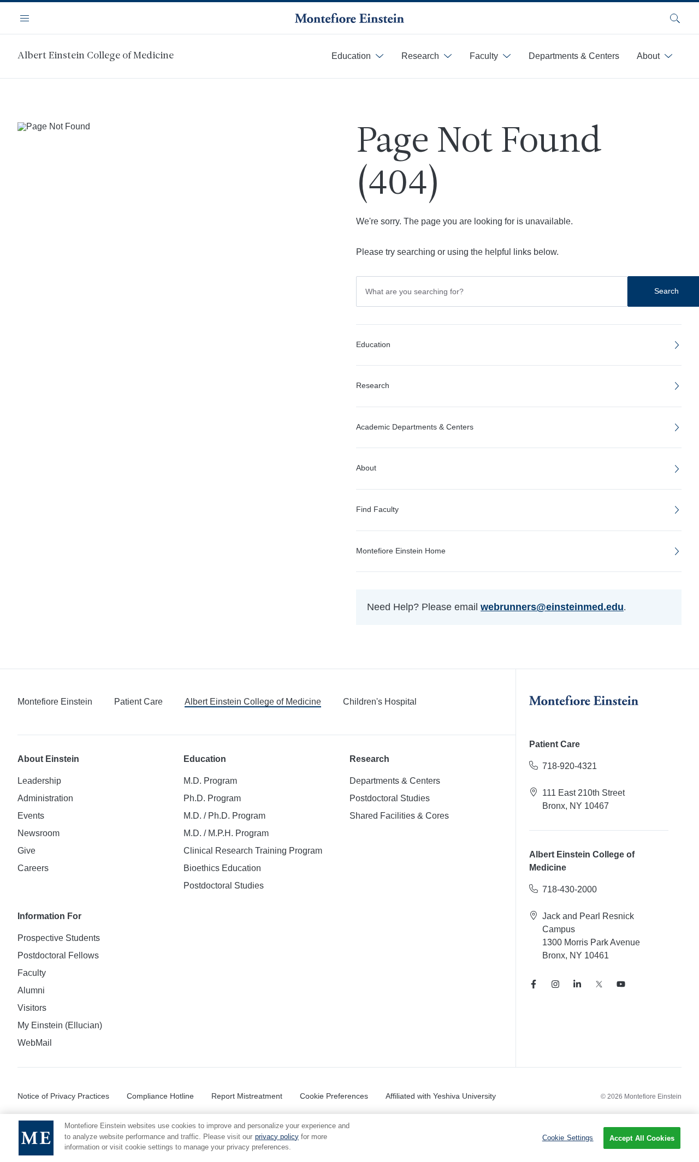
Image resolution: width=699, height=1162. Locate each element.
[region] (349, 1138)
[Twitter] (599, 984)
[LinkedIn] (577, 984)
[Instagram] (555, 984)
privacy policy (277, 1137)
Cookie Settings (568, 1138)
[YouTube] (621, 984)
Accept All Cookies (641, 1138)
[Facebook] (533, 984)
